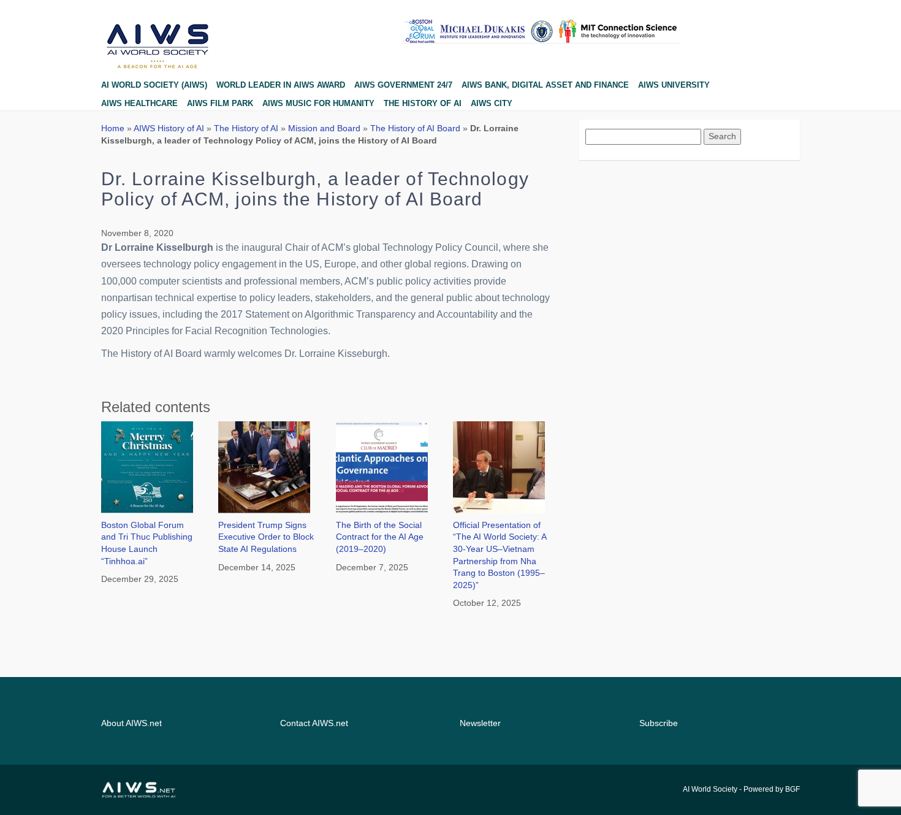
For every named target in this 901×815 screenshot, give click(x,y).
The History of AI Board (415, 128)
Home (112, 128)
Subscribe (658, 723)
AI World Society (710, 789)
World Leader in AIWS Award (280, 85)
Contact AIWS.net (314, 723)
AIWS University (674, 85)
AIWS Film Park (220, 103)
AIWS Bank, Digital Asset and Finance (545, 85)
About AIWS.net (131, 723)
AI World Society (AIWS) (154, 85)
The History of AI (423, 103)
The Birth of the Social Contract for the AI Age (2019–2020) (380, 537)
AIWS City (491, 103)
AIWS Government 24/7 (403, 85)
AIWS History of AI (169, 128)
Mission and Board (324, 128)
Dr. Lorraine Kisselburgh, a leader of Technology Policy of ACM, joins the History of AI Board (315, 189)
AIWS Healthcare (139, 103)
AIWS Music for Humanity (318, 103)
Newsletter (480, 723)
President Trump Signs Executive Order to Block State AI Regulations (266, 537)
